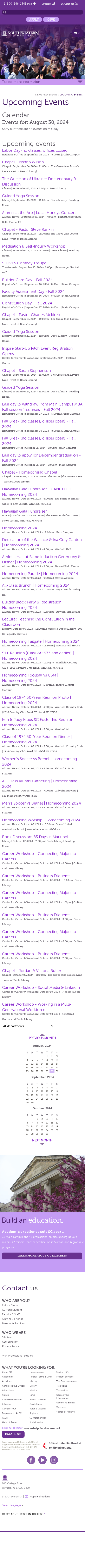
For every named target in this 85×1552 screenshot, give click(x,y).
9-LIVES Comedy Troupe (24, 263)
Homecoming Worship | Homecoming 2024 (41, 820)
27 (37, 1071)
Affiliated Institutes (12, 1399)
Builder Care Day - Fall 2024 (27, 280)
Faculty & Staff (11, 1314)
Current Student (12, 1309)
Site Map (7, 1337)
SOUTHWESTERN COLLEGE (27, 1514)
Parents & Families (13, 1323)
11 (27, 1063)
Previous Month (42, 1038)
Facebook (31, 1460)
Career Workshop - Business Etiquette (36, 876)
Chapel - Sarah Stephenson (26, 370)
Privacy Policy (10, 1346)
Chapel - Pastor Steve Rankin (28, 229)
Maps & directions (40, 1496)
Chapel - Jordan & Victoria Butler (31, 970)
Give (51, 19)
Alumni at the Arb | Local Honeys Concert (39, 212)
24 (57, 1067)
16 (52, 1063)
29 (47, 1071)
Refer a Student (38, 1408)
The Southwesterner (67, 1381)
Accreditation (10, 1341)
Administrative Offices (13, 1386)
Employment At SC (12, 1413)
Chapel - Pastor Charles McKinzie (31, 315)
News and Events (46, 94)
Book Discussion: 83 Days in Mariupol (35, 837)
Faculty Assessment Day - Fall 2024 (33, 291)
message (26, 1496)
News (32, 1395)
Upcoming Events (71, 94)
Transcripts (62, 1390)
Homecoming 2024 (19, 528)
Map (29, 3)
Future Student (11, 1305)
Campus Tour (9, 1408)
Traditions (61, 1386)
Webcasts (61, 1407)
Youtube (42, 1460)
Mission (34, 1390)
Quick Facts (36, 1404)
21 (42, 1067)
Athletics (6, 1404)
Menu (77, 33)
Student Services (64, 1376)
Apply (34, 19)
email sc (13, 1434)
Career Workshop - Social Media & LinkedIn (41, 987)
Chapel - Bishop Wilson (23, 162)
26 (32, 1071)
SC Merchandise (38, 1417)
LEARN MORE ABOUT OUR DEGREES (42, 1255)
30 (52, 1071)
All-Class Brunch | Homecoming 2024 (36, 585)
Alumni (5, 1395)
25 (27, 1071)
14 (42, 1063)
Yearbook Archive (65, 1411)
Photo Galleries (38, 1399)
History (33, 1381)
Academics (7, 1376)
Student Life (62, 1372)
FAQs (5, 1417)
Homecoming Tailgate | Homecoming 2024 (41, 641)
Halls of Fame (9, 1422)
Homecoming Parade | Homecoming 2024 (40, 573)
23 (52, 1067)
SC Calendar (67, 3)
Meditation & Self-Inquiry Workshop (33, 246)
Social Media (36, 1422)
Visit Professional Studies (17, 1355)
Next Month (42, 1140)
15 (47, 1063)
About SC (7, 1372)
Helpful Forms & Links (41, 1376)
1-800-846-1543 (15, 3)
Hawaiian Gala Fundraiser (24, 511)
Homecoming (37, 1372)
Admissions (8, 1390)
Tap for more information (21, 81)
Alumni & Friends (12, 1319)
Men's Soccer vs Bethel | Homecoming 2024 (41, 803)
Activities (7, 1381)
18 (27, 1067)
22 (47, 1067)
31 (57, 1071)
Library (33, 1386)
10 (57, 1060)
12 (32, 1063)
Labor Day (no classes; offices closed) (35, 150)
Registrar (34, 1413)
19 (32, 1067)
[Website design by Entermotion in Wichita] (45, 1514)
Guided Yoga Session (20, 196)
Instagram (54, 1460)
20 (37, 1067)
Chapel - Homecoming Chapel (29, 472)
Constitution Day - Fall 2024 (27, 303)
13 (37, 1063)
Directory (46, 3)
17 (57, 1063)
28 (42, 1071)
